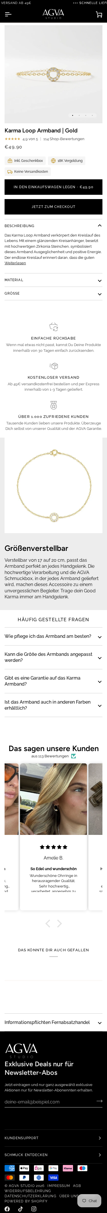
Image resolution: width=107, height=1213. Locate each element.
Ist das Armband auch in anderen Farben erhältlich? (47, 705)
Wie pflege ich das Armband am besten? (48, 636)
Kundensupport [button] (22, 1138)
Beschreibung (20, 226)
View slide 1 (72, 115)
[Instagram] (34, 1209)
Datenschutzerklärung (30, 1196)
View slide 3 (85, 115)
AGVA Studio (22, 1186)
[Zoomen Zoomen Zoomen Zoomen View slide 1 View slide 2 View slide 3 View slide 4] (53, 74)
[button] (49, 924)
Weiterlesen (15, 263)
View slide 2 (79, 115)
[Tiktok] (20, 1209)
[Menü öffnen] (13, 14)
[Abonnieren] (97, 1101)
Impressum (58, 1186)
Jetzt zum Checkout (53, 207)
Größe (12, 293)
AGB (77, 1186)
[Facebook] (7, 1209)
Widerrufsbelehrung (28, 1191)
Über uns (69, 1196)
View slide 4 (92, 115)
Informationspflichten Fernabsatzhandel (47, 1022)
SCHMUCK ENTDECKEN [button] (26, 1155)
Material (14, 280)
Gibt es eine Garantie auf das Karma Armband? (42, 681)
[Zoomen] (15, 113)
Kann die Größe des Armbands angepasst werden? (48, 657)
